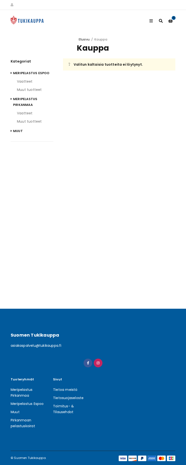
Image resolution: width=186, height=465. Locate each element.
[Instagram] (98, 363)
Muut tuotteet (29, 89)
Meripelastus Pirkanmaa (25, 102)
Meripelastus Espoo (31, 73)
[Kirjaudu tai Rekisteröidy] (12, 4)
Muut (18, 131)
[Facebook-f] (88, 363)
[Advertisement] (32, 221)
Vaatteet (25, 81)
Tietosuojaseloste (68, 397)
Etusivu (84, 39)
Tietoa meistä (65, 389)
